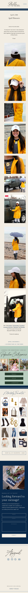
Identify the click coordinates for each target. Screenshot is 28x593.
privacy (16, 588)
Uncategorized (14, 26)
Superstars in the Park (14, 344)
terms (11, 588)
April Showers (13, 341)
